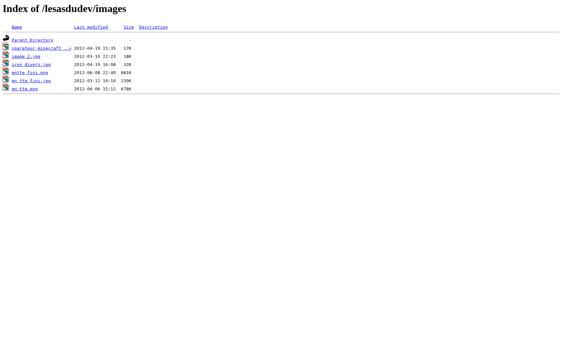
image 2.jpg (26, 56)
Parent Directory (32, 40)
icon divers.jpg (31, 64)
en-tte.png (25, 88)
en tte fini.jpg (31, 80)
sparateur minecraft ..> (42, 48)
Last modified (91, 27)
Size (129, 27)
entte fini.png (30, 72)
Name (17, 27)
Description (153, 27)
